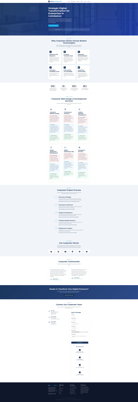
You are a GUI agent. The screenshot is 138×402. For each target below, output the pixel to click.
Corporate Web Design (73, 386)
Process (82, 1)
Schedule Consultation (54, 25)
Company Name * (73, 318)
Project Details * (73, 334)
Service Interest (73, 330)
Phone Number (73, 326)
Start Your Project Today (69, 295)
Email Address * (73, 322)
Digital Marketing (72, 392)
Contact (89, 1)
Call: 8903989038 (64, 25)
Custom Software (72, 389)
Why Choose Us (73, 1)
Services (78, 1)
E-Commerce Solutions (73, 388)
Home (69, 1)
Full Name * (72, 314)
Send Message (80, 342)
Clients (85, 1)
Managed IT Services (73, 393)
